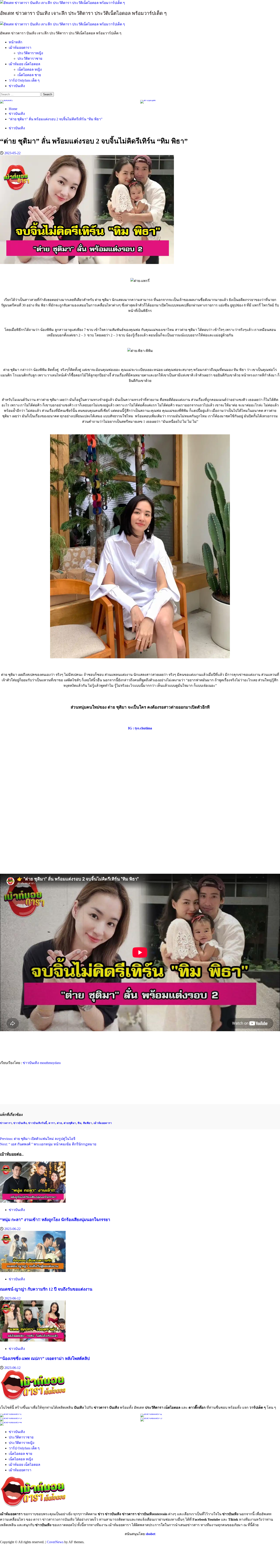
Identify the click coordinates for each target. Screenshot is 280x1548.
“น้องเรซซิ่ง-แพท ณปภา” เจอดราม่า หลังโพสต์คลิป (45, 1358)
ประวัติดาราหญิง (30, 53)
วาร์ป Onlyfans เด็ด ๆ (24, 80)
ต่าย (59, 1123)
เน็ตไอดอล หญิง (30, 69)
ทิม (79, 1123)
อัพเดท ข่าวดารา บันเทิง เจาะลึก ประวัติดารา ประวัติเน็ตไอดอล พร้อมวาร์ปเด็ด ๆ (83, 13)
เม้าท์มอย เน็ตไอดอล (24, 64)
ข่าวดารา (6, 1123)
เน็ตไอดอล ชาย (29, 75)
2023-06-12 (12, 1298)
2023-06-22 (12, 1229)
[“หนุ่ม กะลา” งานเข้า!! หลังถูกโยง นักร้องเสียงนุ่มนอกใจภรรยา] (33, 1201)
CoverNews (55, 1542)
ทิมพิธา (87, 1123)
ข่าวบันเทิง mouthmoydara (42, 1063)
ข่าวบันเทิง (17, 86)
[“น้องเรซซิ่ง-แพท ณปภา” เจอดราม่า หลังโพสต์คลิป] (33, 1340)
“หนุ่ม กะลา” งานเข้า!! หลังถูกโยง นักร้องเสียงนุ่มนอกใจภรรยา (55, 1219)
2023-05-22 (12, 153)
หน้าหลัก (15, 42)
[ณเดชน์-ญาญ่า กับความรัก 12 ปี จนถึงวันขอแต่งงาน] (33, 1271)
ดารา (52, 1123)
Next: (48, 1144)
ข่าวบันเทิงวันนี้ (37, 1123)
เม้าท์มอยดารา (20, 47)
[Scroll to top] (1, 1546)
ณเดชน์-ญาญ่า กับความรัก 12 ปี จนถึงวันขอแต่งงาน (46, 1289)
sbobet (150, 1534)
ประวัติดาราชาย (30, 58)
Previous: (37, 1139)
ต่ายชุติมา (70, 1123)
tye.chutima (143, 728)
